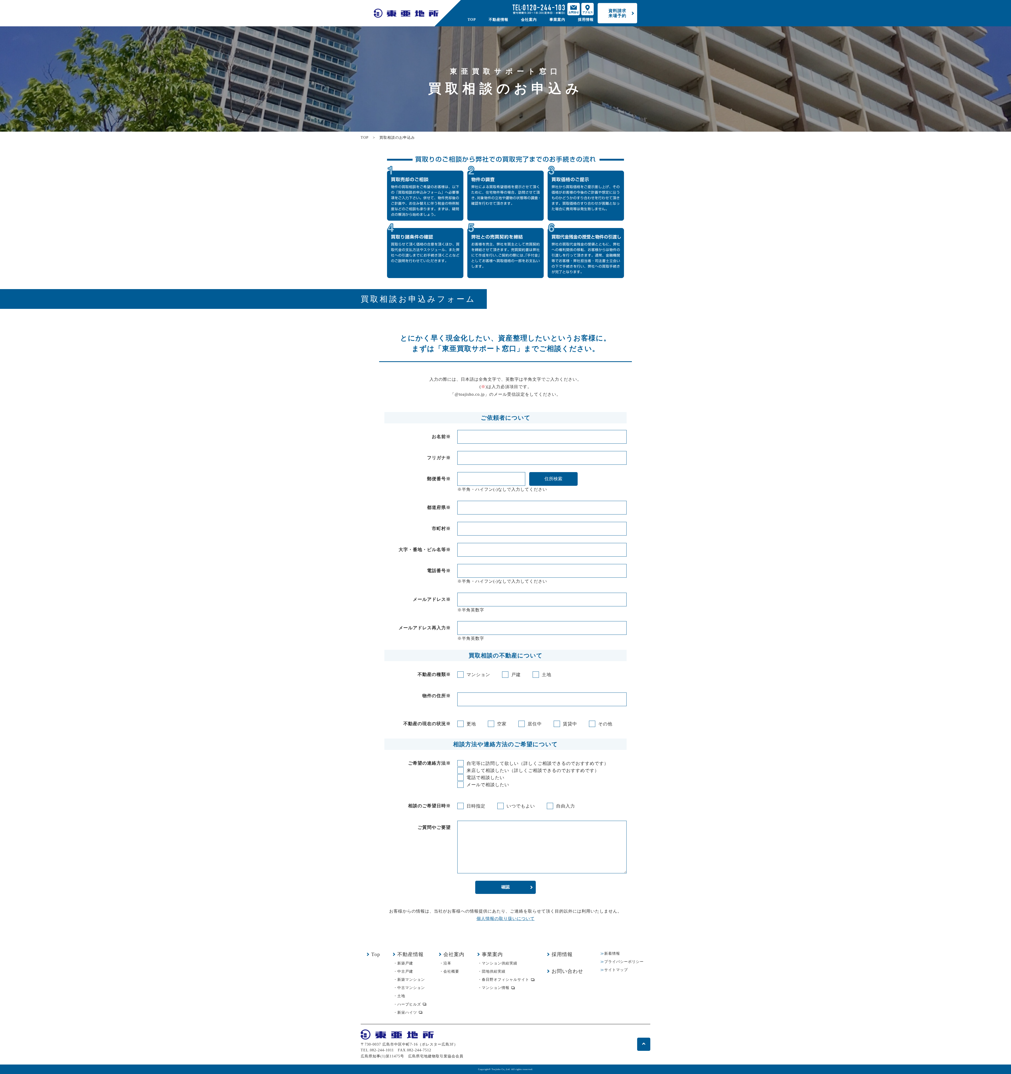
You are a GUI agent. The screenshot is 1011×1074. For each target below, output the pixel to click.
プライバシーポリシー (624, 962)
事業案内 (557, 20)
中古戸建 (405, 971)
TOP (472, 20)
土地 (401, 996)
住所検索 (553, 478)
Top (375, 954)
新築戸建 (405, 963)
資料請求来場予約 (617, 13)
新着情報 (612, 954)
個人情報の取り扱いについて (506, 918)
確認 (505, 887)
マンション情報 (495, 988)
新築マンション (411, 980)
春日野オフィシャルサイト (505, 980)
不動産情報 (498, 20)
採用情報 (586, 20)
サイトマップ (616, 970)
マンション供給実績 (499, 963)
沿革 (447, 963)
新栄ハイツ (407, 1012)
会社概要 (451, 971)
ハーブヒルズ (409, 1004)
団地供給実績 (494, 971)
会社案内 (529, 20)
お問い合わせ (567, 971)
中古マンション (411, 988)
